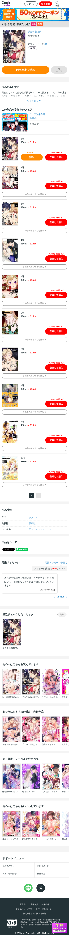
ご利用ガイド (43, 866)
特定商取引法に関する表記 (34, 913)
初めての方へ (8, 866)
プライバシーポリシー (25, 909)
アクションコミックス (40, 529)
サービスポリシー (45, 909)
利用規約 (34, 904)
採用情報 (45, 904)
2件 (45, 44)
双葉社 (32, 523)
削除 (62, 614)
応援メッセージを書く (56, 562)
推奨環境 (41, 874)
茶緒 (30, 31)
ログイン (30, 3)
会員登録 (45, 3)
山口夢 (37, 31)
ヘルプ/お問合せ (10, 874)
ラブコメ (33, 517)
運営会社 (23, 904)
